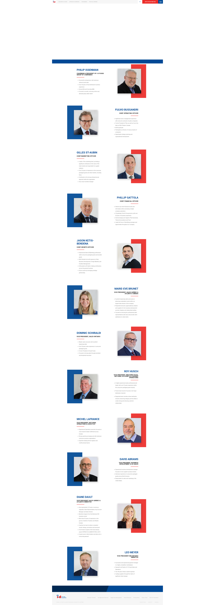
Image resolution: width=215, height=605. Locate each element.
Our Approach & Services (103, 597)
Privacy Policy (136, 597)
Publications (143, 602)
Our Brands (84, 1)
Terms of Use (144, 597)
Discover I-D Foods (63, 1)
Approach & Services (74, 1)
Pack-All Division (93, 1)
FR (140, 1)
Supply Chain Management (116, 597)
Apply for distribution (150, 1)
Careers (156, 602)
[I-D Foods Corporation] (61, 597)
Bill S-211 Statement (154, 597)
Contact (150, 602)
